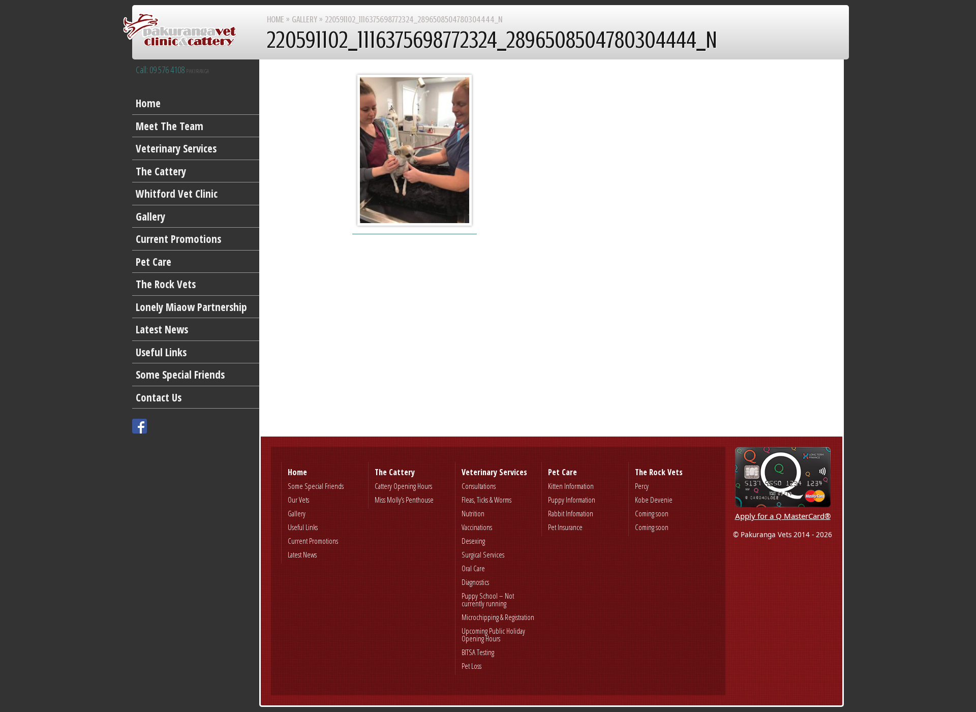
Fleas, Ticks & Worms (486, 499)
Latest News (162, 329)
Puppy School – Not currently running (488, 599)
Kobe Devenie (654, 499)
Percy (642, 486)
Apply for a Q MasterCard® (783, 516)
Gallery (150, 216)
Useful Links (161, 352)
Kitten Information (571, 486)
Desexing (473, 541)
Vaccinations (477, 527)
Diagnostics (475, 582)
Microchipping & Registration (498, 617)
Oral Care (473, 568)
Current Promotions (178, 239)
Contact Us (158, 397)
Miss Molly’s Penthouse (404, 499)
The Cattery (161, 171)
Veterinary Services (176, 148)
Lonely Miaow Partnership (191, 307)
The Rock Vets (166, 284)
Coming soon (651, 513)
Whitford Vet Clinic (177, 194)
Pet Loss (471, 666)
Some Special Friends (180, 374)
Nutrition (473, 513)
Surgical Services (483, 554)
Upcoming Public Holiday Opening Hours (493, 634)
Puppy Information (571, 499)
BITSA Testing (478, 652)
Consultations (479, 486)
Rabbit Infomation (570, 513)
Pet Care (153, 262)
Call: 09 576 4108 (172, 70)
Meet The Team (169, 126)
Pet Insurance (565, 527)
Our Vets (298, 499)
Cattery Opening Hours (403, 486)
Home (148, 103)
